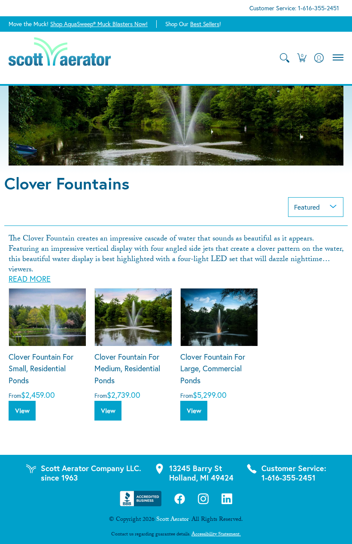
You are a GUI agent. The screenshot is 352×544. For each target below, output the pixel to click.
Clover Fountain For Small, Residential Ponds (41, 368)
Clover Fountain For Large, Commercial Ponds (212, 368)
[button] (301, 58)
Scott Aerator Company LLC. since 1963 (91, 472)
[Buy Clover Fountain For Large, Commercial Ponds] (219, 317)
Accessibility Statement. (216, 534)
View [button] (22, 410)
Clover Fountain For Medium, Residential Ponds (127, 368)
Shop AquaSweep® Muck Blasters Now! (99, 24)
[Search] (284, 58)
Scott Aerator (172, 520)
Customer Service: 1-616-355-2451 (294, 8)
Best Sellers (204, 24)
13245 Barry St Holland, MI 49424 (201, 472)
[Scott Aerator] (60, 58)
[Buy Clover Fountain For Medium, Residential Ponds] (133, 317)
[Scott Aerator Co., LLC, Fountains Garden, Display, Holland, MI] (140, 498)
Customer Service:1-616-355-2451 (293, 472)
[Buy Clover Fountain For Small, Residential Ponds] (47, 317)
